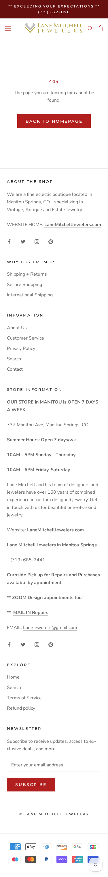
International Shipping (30, 295)
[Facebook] (9, 241)
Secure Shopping (24, 284)
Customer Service (25, 338)
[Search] (90, 28)
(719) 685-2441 (27, 560)
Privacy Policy (21, 348)
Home (13, 677)
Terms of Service (24, 698)
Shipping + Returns (27, 274)
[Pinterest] (50, 241)
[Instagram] (37, 241)
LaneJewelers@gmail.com (50, 627)
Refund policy (21, 708)
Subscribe (31, 784)
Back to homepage (54, 121)
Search (14, 359)
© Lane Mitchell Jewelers (54, 814)
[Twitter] (23, 241)
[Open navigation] (8, 28)
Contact (15, 369)
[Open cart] (100, 28)
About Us (17, 328)
